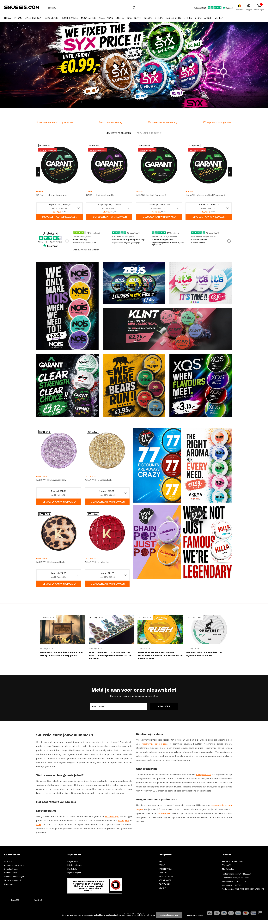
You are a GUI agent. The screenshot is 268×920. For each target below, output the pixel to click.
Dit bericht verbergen (169, 915)
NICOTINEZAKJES (69, 18)
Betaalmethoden (11, 869)
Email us (38, 900)
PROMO (18, 18)
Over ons (8, 861)
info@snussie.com (241, 877)
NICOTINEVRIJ (134, 18)
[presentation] (38, 172)
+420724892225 (244, 874)
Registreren (72, 861)
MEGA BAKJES (88, 18)
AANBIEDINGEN (33, 18)
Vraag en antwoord (12, 880)
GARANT (90, 191)
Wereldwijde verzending (164, 122)
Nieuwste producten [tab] (118, 133)
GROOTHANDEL (203, 18)
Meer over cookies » (195, 915)
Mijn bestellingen (74, 865)
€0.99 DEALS (51, 18)
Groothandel (9, 884)
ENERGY (120, 18)
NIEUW (7, 18)
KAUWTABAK (106, 18)
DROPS (148, 18)
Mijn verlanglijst (74, 873)
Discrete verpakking (111, 122)
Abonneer (164, 706)
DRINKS (188, 18)
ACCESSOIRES (173, 18)
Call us (15, 900)
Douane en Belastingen (14, 876)
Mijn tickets (72, 869)
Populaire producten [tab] (149, 133)
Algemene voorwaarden (14, 865)
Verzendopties (10, 873)
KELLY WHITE (41, 476)
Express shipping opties (219, 122)
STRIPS (159, 18)
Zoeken (134, 7)
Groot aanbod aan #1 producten (56, 122)
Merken (219, 18)
